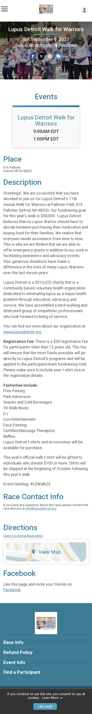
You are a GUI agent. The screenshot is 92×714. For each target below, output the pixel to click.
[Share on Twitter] (41, 56)
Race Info (13, 642)
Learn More (50, 698)
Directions (67, 45)
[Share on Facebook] (32, 56)
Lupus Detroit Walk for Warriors (46, 29)
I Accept (45, 706)
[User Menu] (85, 10)
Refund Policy (17, 652)
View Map (50, 552)
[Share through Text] (58, 56)
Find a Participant (21, 672)
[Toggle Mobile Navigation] (4, 9)
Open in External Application (23, 536)
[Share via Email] (49, 56)
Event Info (14, 662)
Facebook (12, 590)
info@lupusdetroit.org (40, 508)
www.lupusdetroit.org (22, 332)
